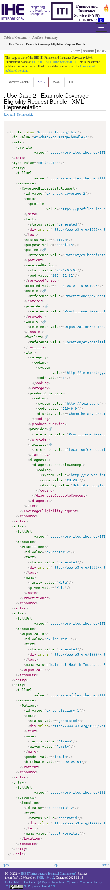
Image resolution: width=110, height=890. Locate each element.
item (30, 352)
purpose (33, 245)
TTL (71, 82)
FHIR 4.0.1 (44, 877)
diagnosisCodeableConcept (58, 465)
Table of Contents (24, 882)
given (35, 588)
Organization (34, 634)
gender (32, 757)
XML (41, 82)
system (44, 367)
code (42, 378)
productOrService (46, 393)
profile (25, 147)
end (33, 275)
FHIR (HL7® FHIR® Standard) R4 (54, 62)
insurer (33, 322)
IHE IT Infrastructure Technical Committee (47, 873)
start (35, 270)
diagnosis (39, 460)
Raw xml (9, 114)
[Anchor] (44, 107)
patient (33, 250)
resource (26, 183)
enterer (33, 291)
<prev (75, 50)
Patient (29, 705)
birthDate (35, 762)
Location (30, 803)
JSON (56, 82)
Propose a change (38, 886)
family (36, 582)
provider (34, 306)
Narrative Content (18, 82)
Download (23, 114)
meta (18, 142)
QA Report (43, 882)
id (16, 137)
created (33, 286)
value (25, 137)
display (45, 414)
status (36, 224)
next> (101, 50)
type (18, 163)
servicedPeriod (40, 265)
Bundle (15, 132)
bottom (88, 50)
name (30, 577)
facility (34, 337)
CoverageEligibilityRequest (48, 188)
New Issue (58, 882)
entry (19, 168)
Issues (74, 882)
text (30, 219)
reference (39, 255)
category (38, 357)
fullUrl (25, 173)
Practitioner (34, 547)
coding (40, 362)
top (56, 865)
